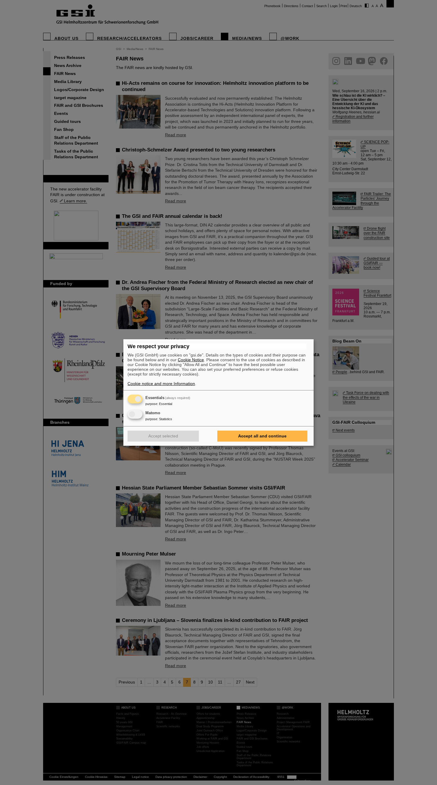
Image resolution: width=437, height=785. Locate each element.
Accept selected (163, 436)
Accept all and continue (262, 436)
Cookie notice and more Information (161, 383)
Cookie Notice (191, 359)
